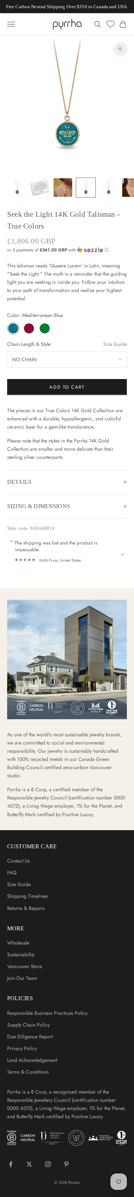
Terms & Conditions (28, 1071)
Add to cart (66, 387)
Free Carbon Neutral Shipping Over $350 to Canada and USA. (67, 6)
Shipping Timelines (27, 896)
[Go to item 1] (17, 188)
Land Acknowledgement (32, 1060)
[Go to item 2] (40, 188)
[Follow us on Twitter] (29, 1164)
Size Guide (115, 344)
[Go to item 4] (86, 188)
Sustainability (21, 954)
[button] (67, 250)
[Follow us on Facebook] (10, 1164)
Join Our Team (22, 978)
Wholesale (18, 942)
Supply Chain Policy (28, 1024)
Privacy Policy (22, 1048)
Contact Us (18, 860)
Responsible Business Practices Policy (47, 1013)
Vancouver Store (24, 966)
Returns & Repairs (26, 908)
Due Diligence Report (30, 1036)
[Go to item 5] (109, 188)
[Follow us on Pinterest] (66, 1164)
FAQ (11, 872)
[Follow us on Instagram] (47, 1164)
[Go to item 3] (63, 188)
